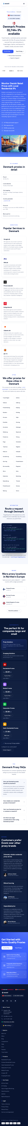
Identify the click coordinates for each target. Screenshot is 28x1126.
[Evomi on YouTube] (3, 1000)
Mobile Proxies (5, 1070)
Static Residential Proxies (7, 1065)
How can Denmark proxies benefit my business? (11, 782)
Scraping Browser (5, 1075)
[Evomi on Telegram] (15, 1000)
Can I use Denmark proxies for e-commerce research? (12, 810)
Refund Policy (4, 1109)
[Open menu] (23, 3)
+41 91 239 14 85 (8, 1019)
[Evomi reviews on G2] (20, 989)
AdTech (3, 1094)
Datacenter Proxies (6, 1067)
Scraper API (4, 1073)
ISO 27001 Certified (15, 18)
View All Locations (13, 610)
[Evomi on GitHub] (7, 1000)
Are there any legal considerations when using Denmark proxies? (11, 819)
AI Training (4, 1086)
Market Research (5, 1096)
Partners (3, 1049)
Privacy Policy (4, 1106)
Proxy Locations (11, 12)
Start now (6, 735)
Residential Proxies (6, 1059)
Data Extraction (5, 1091)
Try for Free (7, 51)
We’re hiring (7, 1025)
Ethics (2, 1036)
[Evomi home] (6, 4)
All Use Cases (4, 1083)
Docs (2, 1047)
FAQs (2, 1044)
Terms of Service (5, 1104)
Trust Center (4, 1052)
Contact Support (7, 750)
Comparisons (4, 1041)
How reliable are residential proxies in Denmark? (11, 802)
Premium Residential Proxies (8, 1062)
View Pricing (19, 51)
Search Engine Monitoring (7, 1088)
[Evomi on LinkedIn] (11, 1000)
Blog (2, 1038)
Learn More (6, 678)
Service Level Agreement (7, 1112)
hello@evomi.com (8, 1016)
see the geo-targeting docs (18, 557)
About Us (3, 1033)
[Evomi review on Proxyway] (7, 989)
